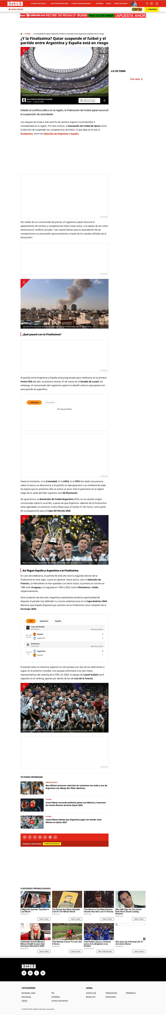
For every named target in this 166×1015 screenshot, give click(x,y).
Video (108, 3)
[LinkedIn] (45, 837)
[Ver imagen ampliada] (65, 72)
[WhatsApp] (24, 837)
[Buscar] (147, 3)
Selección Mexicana (59, 3)
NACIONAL (26, 997)
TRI (52, 993)
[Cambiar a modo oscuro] (151, 3)
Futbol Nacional (38, 3)
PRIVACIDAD (111, 993)
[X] (35, 837)
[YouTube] (42, 973)
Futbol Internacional (81, 3)
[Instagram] (30, 973)
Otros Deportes (121, 3)
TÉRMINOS (131, 993)
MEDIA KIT (91, 997)
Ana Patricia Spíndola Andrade (39, 99)
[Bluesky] (50, 837)
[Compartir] (104, 100)
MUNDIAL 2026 (28, 993)
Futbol (28, 34)
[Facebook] (30, 837)
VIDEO (24, 1001)
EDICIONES (111, 997)
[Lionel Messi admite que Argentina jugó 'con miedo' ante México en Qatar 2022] (65, 822)
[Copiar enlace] (55, 837)
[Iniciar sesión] (157, 3)
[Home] (21, 34)
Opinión (99, 3)
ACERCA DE (91, 993)
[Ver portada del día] (134, 3)
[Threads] (40, 837)
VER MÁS (135, 79)
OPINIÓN (55, 997)
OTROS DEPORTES (59, 1001)
